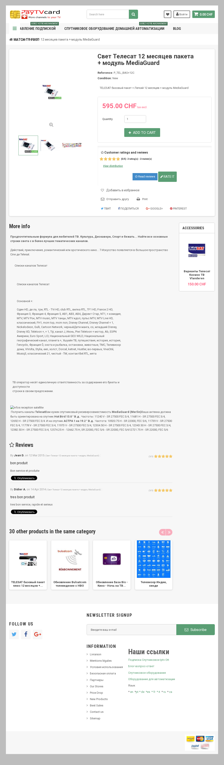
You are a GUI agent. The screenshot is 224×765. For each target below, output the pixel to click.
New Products (99, 699)
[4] (114, 159)
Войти (183, 14)
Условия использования (106, 667)
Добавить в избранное (123, 190)
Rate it (169, 176)
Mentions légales (101, 660)
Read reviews (146, 176)
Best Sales (96, 705)
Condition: (105, 78)
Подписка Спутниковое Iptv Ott (148, 659)
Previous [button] (162, 532)
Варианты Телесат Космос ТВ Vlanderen (197, 275)
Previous (13, 145)
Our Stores (96, 686)
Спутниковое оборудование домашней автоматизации (115, 27)
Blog (177, 28)
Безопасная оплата (103, 673)
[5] (118, 159)
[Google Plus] (37, 634)
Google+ (156, 208)
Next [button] (169, 532)
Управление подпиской (36, 27)
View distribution (113, 166)
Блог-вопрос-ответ (141, 666)
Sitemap (95, 718)
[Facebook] (26, 634)
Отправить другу (117, 199)
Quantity (107, 119)
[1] (101, 159)
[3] (110, 159)
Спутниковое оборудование (147, 672)
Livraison (95, 654)
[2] (105, 159)
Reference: (105, 72)
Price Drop (96, 692)
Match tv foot (26, 39)
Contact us (96, 711)
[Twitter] (14, 634)
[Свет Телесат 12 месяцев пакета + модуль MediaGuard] (28, 145)
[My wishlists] (167, 14)
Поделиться (129, 208)
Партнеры (96, 680)
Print (145, 199)
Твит (107, 208)
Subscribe (197, 629)
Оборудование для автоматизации (151, 679)
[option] (28, 565)
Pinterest (179, 208)
